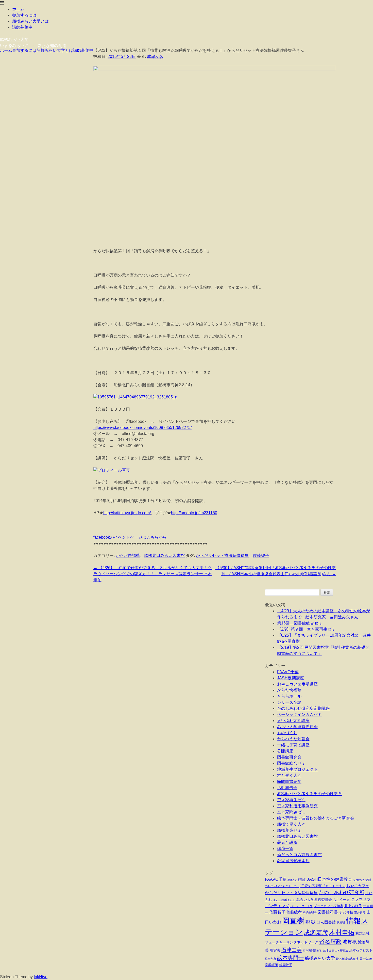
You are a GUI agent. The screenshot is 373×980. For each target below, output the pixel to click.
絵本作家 (270, 958)
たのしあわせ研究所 (341, 892)
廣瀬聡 (341, 922)
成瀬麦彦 (155, 56)
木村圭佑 (341, 932)
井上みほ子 (353, 906)
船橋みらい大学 (14, 39)
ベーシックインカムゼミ (299, 714)
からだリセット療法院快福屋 (222, 555)
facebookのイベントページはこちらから (130, 537)
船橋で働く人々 (291, 824)
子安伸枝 (346, 912)
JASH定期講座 (290, 678)
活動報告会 (287, 787)
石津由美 (291, 950)
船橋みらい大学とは (30, 21)
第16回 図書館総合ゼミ (299, 623)
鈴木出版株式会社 (347, 958)
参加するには (24, 15)
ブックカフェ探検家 (328, 906)
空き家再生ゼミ (291, 800)
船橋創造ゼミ (289, 830)
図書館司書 (328, 912)
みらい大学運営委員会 (297, 727)
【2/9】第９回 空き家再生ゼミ (306, 629)
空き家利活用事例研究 (297, 806)
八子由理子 (310, 912)
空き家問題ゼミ (291, 812)
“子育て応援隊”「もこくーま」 (322, 886)
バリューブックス (301, 906)
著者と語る (287, 842)
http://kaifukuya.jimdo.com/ (127, 513)
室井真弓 (359, 912)
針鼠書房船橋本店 (293, 861)
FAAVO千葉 (288, 672)
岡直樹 (293, 921)
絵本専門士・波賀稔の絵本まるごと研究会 (315, 818)
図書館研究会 (289, 757)
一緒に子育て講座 (293, 745)
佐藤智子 (261, 555)
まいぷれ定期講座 (293, 720)
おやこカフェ (357, 885)
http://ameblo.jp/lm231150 (194, 513)
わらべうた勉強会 (293, 739)
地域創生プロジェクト (297, 769)
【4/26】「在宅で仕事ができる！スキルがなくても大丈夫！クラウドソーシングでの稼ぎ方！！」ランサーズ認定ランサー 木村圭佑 (152, 574)
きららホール (289, 696)
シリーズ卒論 (289, 702)
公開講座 (285, 751)
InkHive (40, 977)
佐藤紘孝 (294, 912)
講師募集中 (22, 27)
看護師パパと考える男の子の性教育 (309, 794)
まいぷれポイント (284, 899)
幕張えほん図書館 (320, 922)
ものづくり (287, 733)
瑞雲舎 (275, 950)
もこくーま (341, 900)
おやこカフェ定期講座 (297, 684)
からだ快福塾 (128, 555)
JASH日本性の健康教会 (329, 879)
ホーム (18, 9)
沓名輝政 (330, 941)
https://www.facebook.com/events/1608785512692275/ (142, 427)
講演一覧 (285, 848)
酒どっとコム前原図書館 (299, 855)
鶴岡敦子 (285, 965)
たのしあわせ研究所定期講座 (303, 708)
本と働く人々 (289, 775)
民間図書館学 (289, 781)
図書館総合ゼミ (291, 763)
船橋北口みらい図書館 (164, 555)
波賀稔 (350, 941)
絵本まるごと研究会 (335, 950)
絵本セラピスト (360, 950)
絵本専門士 (290, 958)
